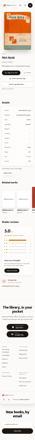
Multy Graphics (24, 399)
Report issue (8, 173)
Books (29, 119)
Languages (6, 355)
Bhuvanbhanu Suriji (25, 110)
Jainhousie (22, 385)
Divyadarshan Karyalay (24, 115)
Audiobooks (23, 350)
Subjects (5, 363)
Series (4, 367)
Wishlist (28, 72)
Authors (5, 359)
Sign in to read (12, 72)
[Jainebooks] (9, 5)
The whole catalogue (5, 350)
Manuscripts (23, 358)
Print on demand (25, 381)
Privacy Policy (7, 376)
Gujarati (28, 124)
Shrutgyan (22, 378)
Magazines (23, 354)
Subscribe (17, 431)
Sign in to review (12, 270)
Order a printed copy (19, 78)
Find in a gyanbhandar (16, 84)
